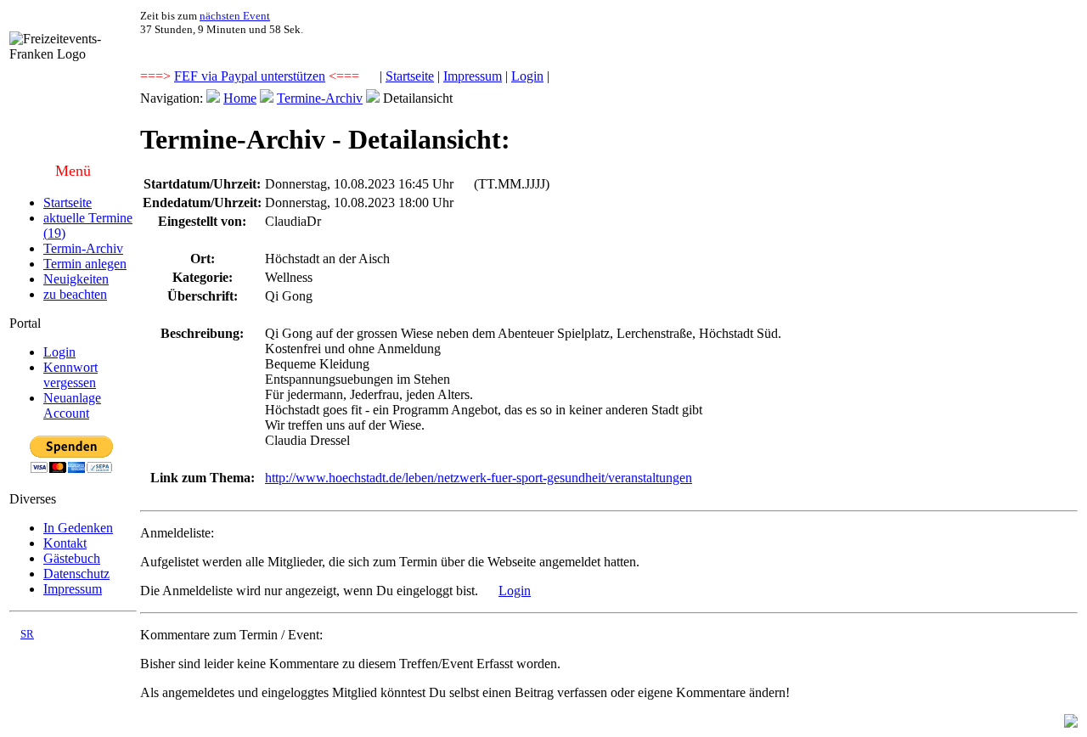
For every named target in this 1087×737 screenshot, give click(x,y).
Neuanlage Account (72, 405)
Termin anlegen (85, 263)
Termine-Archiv (320, 98)
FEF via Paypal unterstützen (249, 76)
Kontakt (65, 543)
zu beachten (75, 294)
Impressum (472, 76)
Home (239, 98)
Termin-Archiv (83, 248)
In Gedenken (78, 527)
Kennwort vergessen (70, 375)
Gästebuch (71, 558)
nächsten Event (235, 15)
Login (527, 76)
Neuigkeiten (76, 279)
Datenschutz (76, 573)
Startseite (410, 76)
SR (27, 633)
